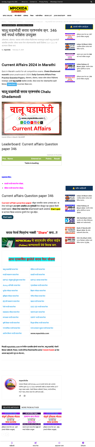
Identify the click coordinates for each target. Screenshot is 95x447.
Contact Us (33, 2)
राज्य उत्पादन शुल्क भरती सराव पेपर (42, 328)
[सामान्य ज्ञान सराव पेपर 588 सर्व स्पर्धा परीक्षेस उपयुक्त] (32, 419)
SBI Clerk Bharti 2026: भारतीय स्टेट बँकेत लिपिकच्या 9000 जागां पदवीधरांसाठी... (85, 220)
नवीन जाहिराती (17, 15)
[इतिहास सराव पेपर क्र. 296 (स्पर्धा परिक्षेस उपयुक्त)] (52, 419)
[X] (36, 55)
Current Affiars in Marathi (34, 22)
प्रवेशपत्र (25, 15)
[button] (91, 2)
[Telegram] (24, 55)
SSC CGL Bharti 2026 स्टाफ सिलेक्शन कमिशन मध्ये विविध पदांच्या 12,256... (84, 240)
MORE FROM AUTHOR (30, 407)
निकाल (31, 15)
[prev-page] (3, 434)
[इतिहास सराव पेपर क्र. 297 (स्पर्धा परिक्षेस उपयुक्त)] (11, 419)
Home (4, 22)
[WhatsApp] (19, 55)
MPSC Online (7, 15)
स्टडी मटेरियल (39, 15)
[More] (42, 55)
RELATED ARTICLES (11, 407)
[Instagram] (25, 396)
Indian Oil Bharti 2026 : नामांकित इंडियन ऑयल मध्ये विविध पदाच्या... (85, 46)
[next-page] (7, 434)
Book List (48, 15)
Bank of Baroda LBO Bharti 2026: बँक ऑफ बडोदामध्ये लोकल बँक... (84, 230)
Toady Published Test (15, 22)
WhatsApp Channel (56, 2)
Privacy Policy (43, 2)
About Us (25, 2)
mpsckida (7, 50)
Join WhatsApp (59, 15)
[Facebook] (30, 55)
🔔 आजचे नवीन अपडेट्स (79, 27)
